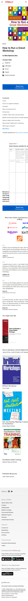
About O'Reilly (6, 500)
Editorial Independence (7, 595)
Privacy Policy (5, 532)
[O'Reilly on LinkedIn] (9, 491)
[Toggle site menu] (2, 2)
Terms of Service (6, 593)
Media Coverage (6, 510)
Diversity (4, 517)
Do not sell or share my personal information (13, 586)
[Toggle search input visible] (26, 2)
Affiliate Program (6, 515)
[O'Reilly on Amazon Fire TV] (7, 575)
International (6, 540)
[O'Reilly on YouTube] (11, 491)
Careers (4, 505)
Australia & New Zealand (9, 543)
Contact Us (5, 528)
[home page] (9, 2)
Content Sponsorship (8, 519)
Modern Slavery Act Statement (9, 597)
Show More (5, 128)
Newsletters (5, 530)
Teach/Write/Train (7, 503)
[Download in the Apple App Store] (7, 560)
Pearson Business (10, 75)
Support (4, 525)
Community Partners (7, 512)
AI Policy (4, 535)
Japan (3, 545)
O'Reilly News (5, 507)
